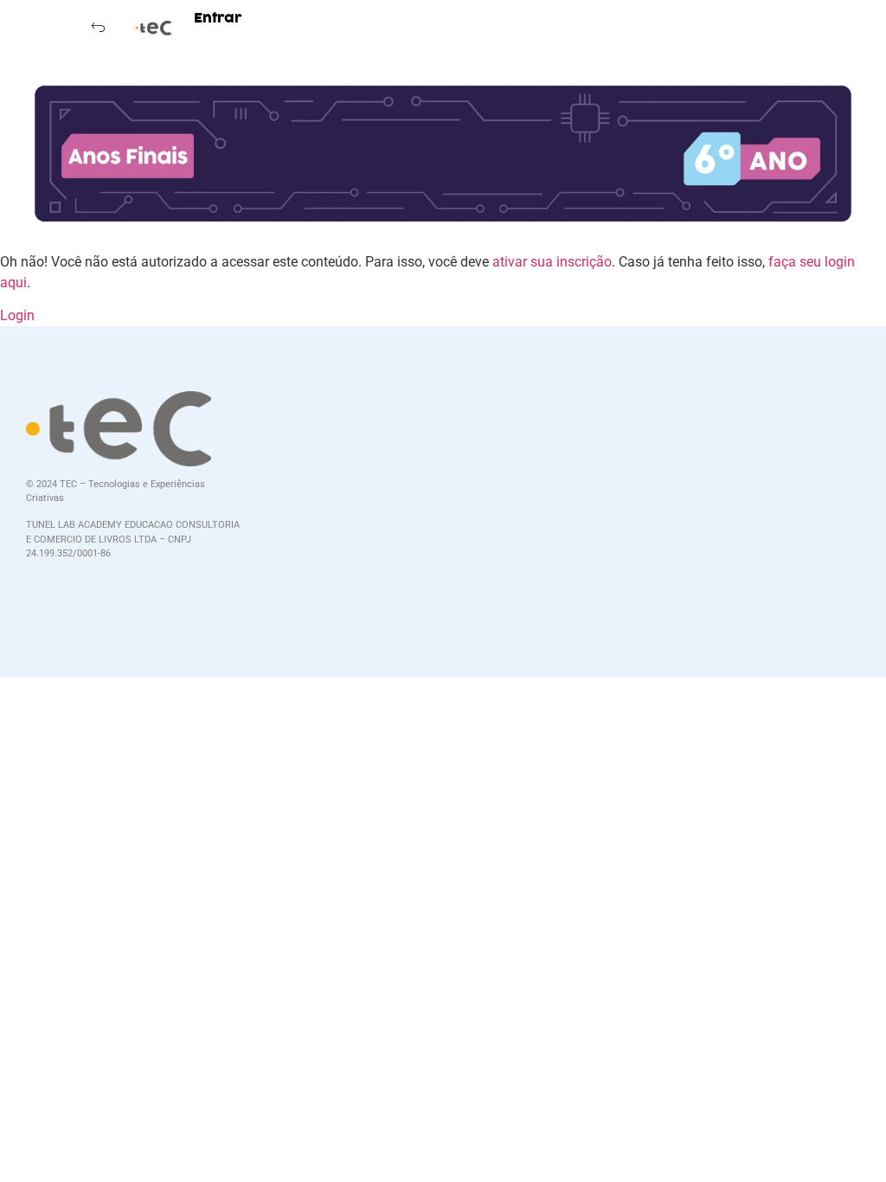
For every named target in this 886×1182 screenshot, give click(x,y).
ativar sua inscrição (552, 262)
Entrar (218, 18)
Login (17, 315)
